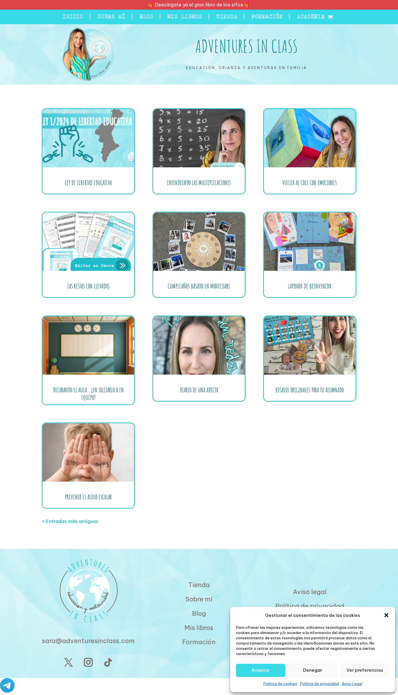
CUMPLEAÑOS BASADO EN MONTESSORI (199, 286)
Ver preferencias (364, 670)
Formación (267, 17)
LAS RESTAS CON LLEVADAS (88, 286)
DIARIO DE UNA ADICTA (199, 390)
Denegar (312, 670)
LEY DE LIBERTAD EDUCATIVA (88, 183)
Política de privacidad (319, 684)
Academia (311, 17)
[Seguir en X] (68, 662)
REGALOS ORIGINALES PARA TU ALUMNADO (310, 390)
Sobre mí (111, 17)
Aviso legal (310, 592)
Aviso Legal (352, 684)
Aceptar (260, 670)
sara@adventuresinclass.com (88, 641)
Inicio (72, 17)
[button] (386, 615)
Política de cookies (280, 684)
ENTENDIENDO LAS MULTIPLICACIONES (199, 183)
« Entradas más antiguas (70, 521)
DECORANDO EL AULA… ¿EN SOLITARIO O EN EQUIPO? (88, 393)
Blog (146, 17)
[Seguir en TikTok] (108, 662)
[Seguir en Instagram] (88, 662)
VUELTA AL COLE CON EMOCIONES (309, 183)
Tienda (226, 17)
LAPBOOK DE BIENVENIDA (309, 286)
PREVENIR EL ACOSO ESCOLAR (88, 497)
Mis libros (184, 17)
